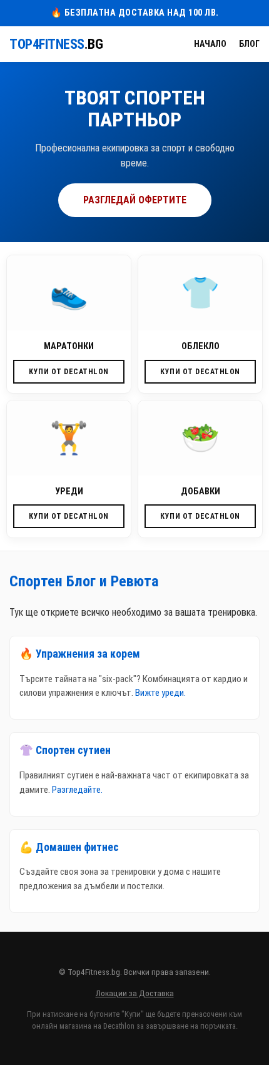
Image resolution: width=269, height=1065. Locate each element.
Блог (249, 44)
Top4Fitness (56, 44)
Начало (210, 44)
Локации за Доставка (135, 993)
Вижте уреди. (160, 692)
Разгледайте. (77, 789)
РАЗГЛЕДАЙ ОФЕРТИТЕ (134, 200)
